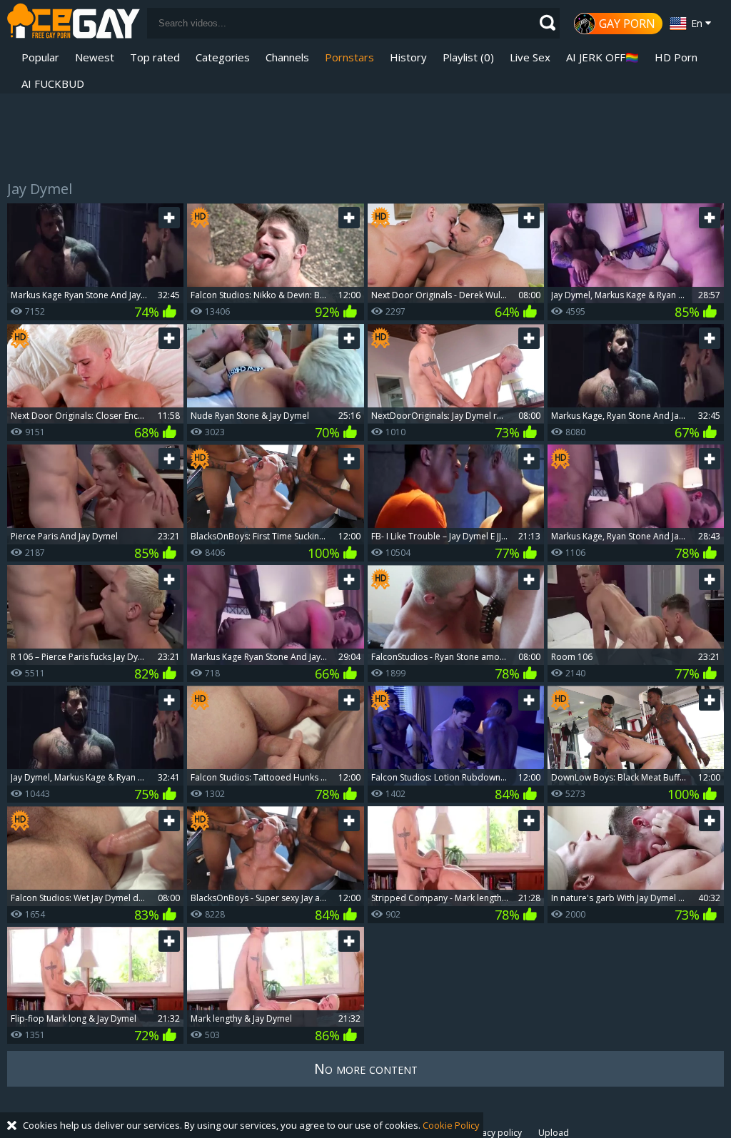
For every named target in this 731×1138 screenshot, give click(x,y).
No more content (366, 1068)
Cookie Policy (451, 1125)
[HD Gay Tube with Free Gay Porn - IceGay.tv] (73, 23)
